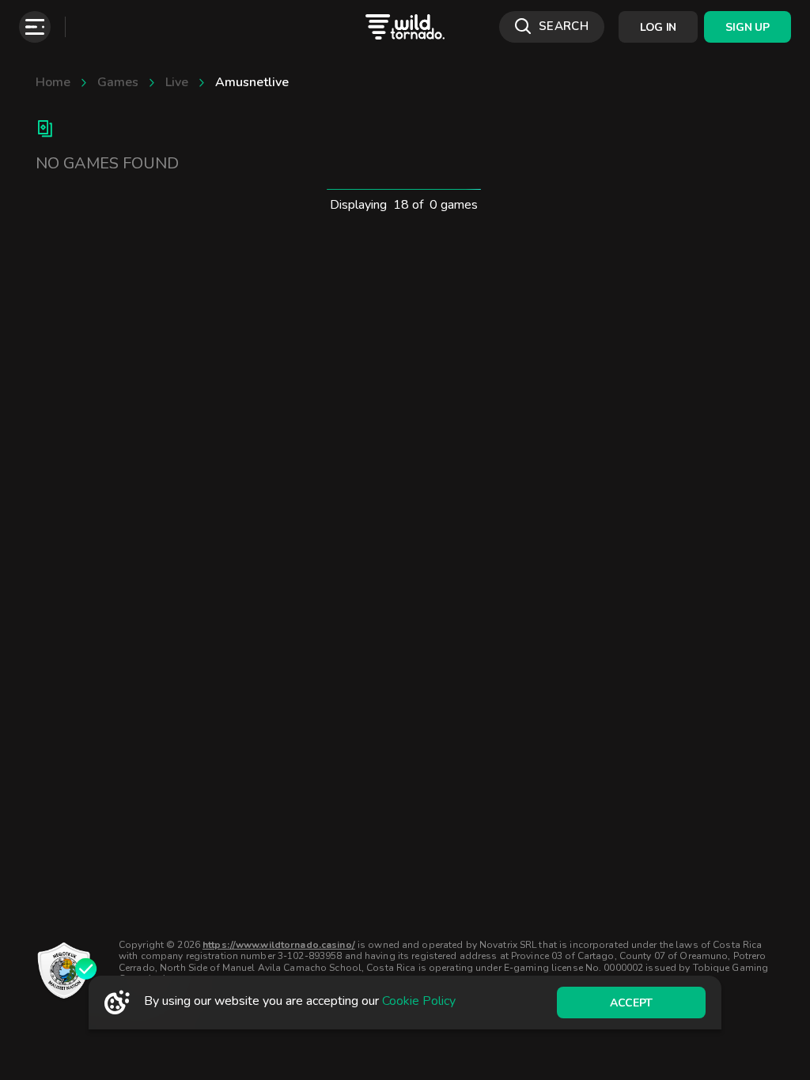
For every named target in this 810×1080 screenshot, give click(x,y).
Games (117, 82)
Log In (658, 27)
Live (176, 82)
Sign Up (747, 27)
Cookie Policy (419, 1001)
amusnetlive (252, 82)
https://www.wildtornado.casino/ (278, 944)
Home (53, 82)
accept (631, 1002)
